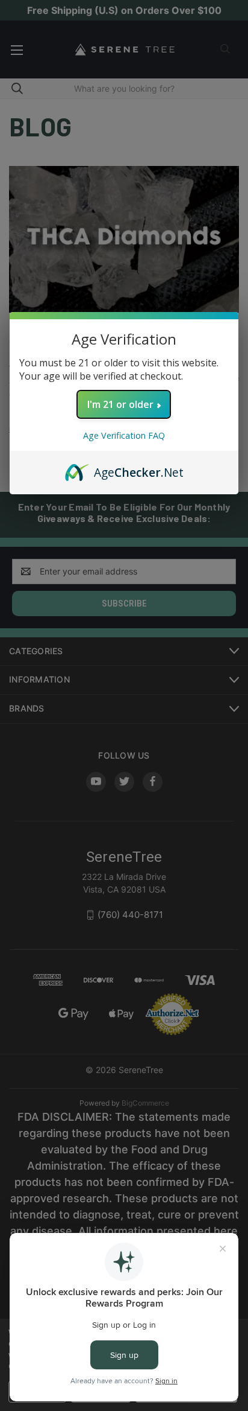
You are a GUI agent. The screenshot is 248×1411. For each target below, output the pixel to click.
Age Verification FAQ (124, 435)
